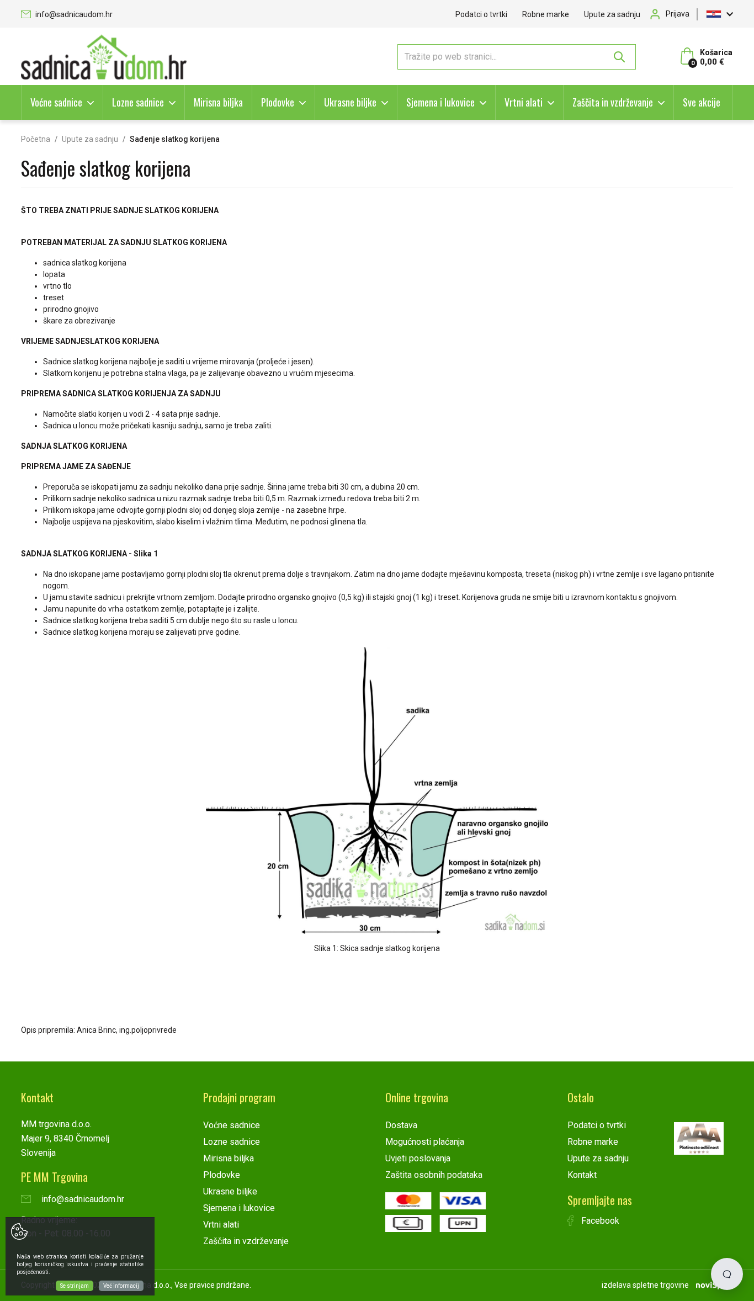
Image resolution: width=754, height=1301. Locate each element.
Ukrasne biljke (350, 102)
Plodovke (277, 102)
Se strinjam (74, 1286)
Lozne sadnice (138, 102)
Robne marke (545, 14)
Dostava (401, 1125)
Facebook (599, 1220)
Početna (35, 139)
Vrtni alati (524, 102)
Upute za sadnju (612, 14)
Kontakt (582, 1175)
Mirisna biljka (218, 102)
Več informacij (121, 1286)
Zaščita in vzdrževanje (612, 102)
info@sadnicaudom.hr (73, 14)
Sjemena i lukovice (440, 102)
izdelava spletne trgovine (645, 1285)
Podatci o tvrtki (481, 14)
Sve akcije (701, 102)
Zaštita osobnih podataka (433, 1175)
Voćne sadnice (56, 102)
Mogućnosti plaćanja (424, 1142)
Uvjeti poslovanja (417, 1158)
